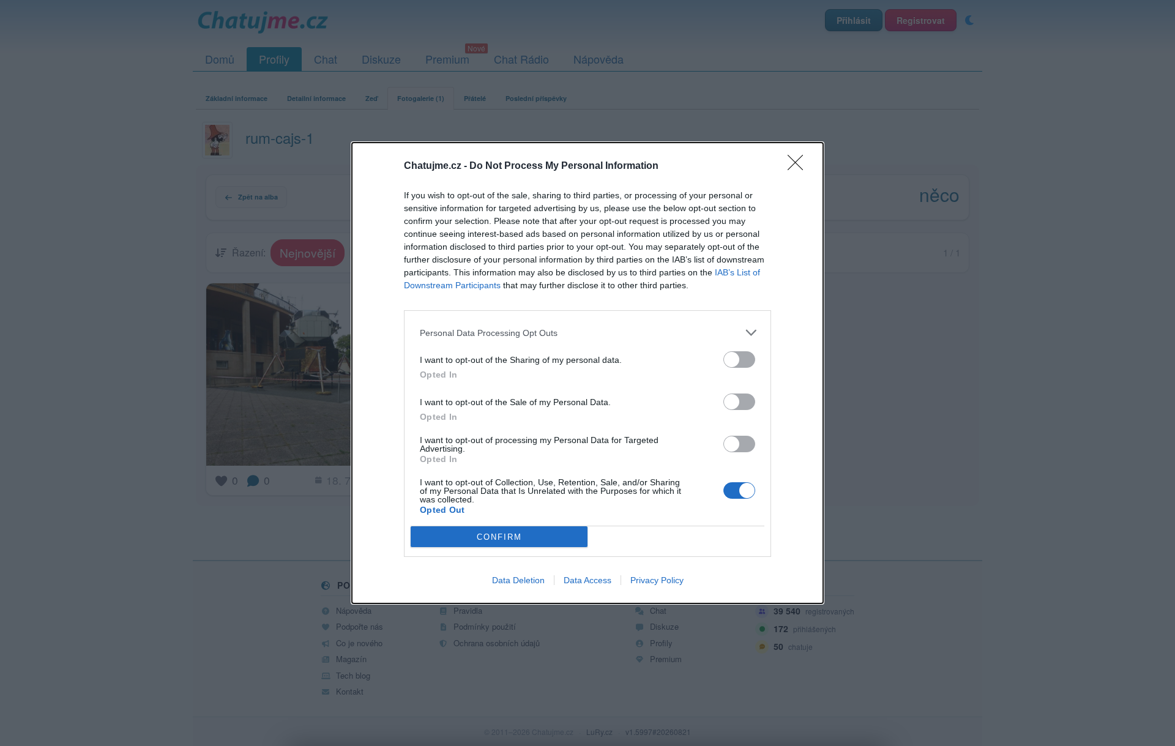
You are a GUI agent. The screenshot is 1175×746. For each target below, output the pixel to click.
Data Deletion (518, 580)
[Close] (799, 166)
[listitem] (587, 332)
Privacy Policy (657, 580)
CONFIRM (499, 537)
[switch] (739, 359)
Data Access (587, 580)
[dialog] (587, 373)
